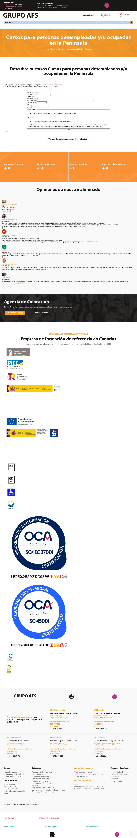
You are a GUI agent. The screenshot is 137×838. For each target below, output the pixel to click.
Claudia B (5, 250)
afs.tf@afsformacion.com (103, 722)
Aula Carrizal (55, 738)
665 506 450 (12, 754)
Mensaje (29, 108)
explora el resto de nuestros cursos (53, 85)
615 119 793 (98, 754)
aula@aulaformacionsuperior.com (63, 749)
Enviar (68, 129)
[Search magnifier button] (131, 22)
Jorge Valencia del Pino (9, 264)
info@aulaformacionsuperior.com (19, 749)
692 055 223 (98, 726)
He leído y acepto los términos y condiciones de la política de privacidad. (55, 113)
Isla (28, 104)
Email (29, 96)
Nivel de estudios (32, 100)
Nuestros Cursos (56, 49)
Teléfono (30, 98)
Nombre (30, 92)
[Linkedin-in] (95, 5)
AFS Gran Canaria (57, 710)
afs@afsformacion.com (59, 722)
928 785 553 (55, 724)
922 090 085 (98, 751)
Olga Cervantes (6, 277)
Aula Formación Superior (9, 204)
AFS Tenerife (98, 710)
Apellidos (30, 94)
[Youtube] (118, 5)
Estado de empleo (32, 102)
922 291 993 (98, 724)
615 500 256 (55, 726)
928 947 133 (12, 751)
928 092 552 (55, 751)
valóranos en (5, 211)
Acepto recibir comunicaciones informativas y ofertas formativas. (53, 121)
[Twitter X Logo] (71, 696)
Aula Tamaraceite (14, 738)
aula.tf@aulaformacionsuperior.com (107, 749)
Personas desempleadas (74, 49)
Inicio (47, 49)
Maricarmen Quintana (8, 235)
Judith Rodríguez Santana (9, 219)
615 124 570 (55, 754)
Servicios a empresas (82, 780)
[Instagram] (106, 5)
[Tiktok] (130, 5)
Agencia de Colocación (83, 768)
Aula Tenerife (99, 738)
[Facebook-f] (83, 5)
